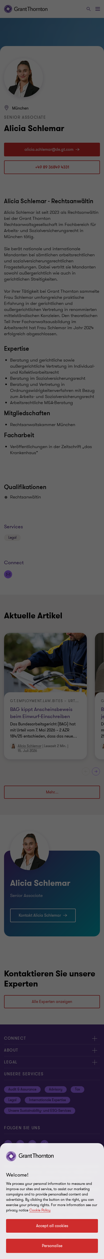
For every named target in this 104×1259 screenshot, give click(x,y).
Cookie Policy (39, 1210)
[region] (52, 1201)
